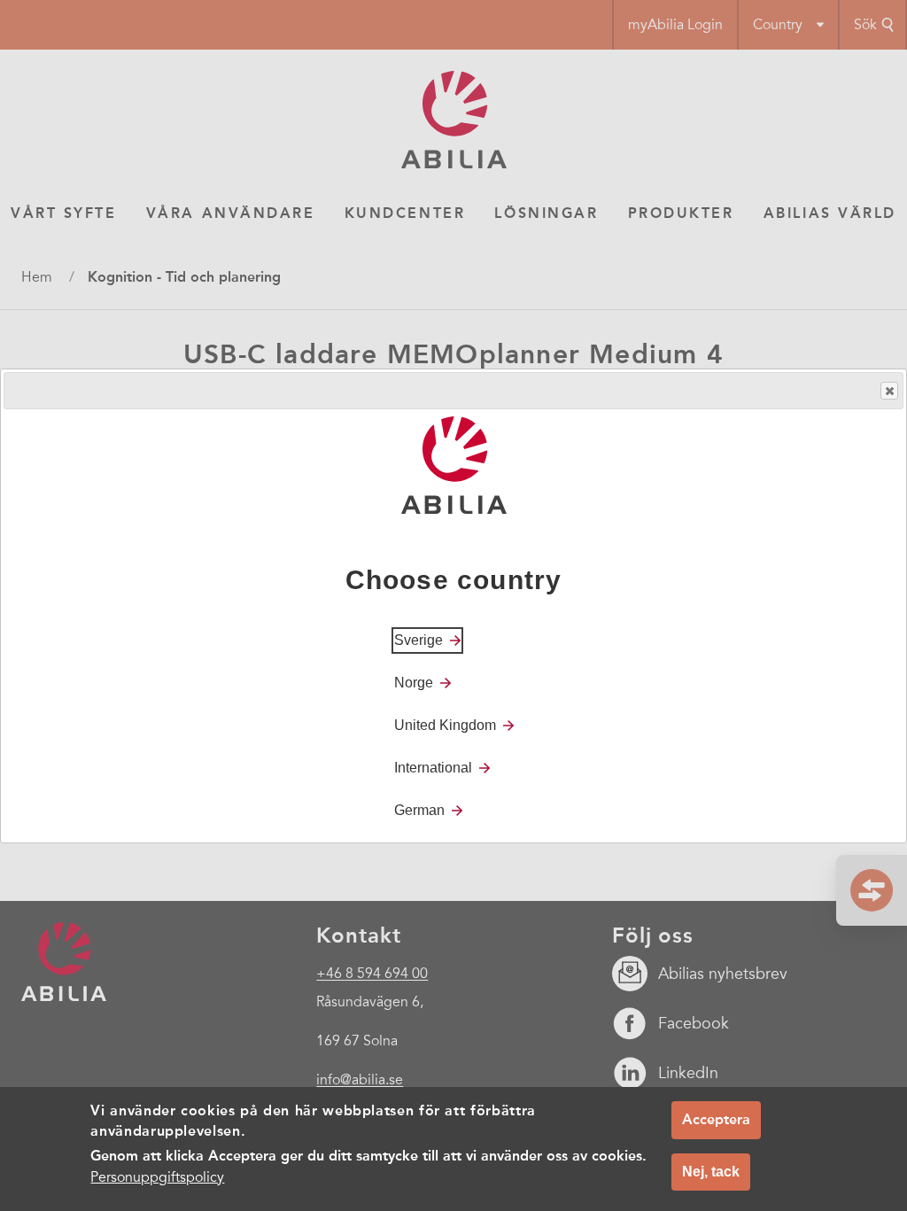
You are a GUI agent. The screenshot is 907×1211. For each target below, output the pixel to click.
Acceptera (716, 1119)
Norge (413, 682)
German (419, 810)
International (433, 767)
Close (889, 391)
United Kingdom (445, 725)
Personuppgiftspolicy (157, 1177)
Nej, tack (711, 1171)
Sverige (418, 640)
